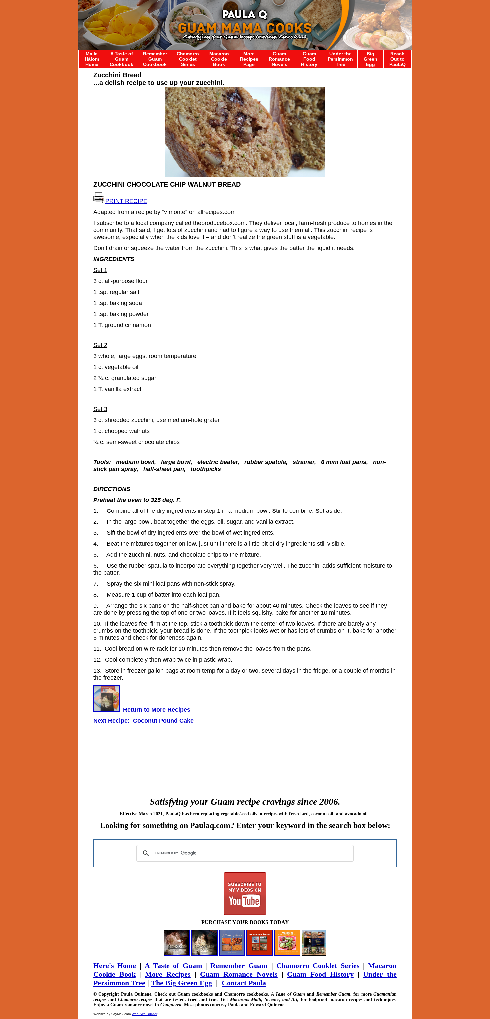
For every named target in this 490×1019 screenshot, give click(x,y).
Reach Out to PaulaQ (397, 59)
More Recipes (168, 974)
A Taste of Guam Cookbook (121, 59)
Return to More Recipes (156, 709)
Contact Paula (244, 983)
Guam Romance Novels (279, 59)
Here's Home (114, 965)
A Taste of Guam (173, 965)
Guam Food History (309, 59)
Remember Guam (239, 965)
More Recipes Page (249, 59)
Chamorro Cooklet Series (188, 59)
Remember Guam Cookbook (155, 59)
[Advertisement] (245, 753)
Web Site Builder (144, 1014)
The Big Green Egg (181, 983)
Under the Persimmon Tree (340, 59)
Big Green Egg (370, 59)
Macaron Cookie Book (219, 59)
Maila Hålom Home (92, 59)
